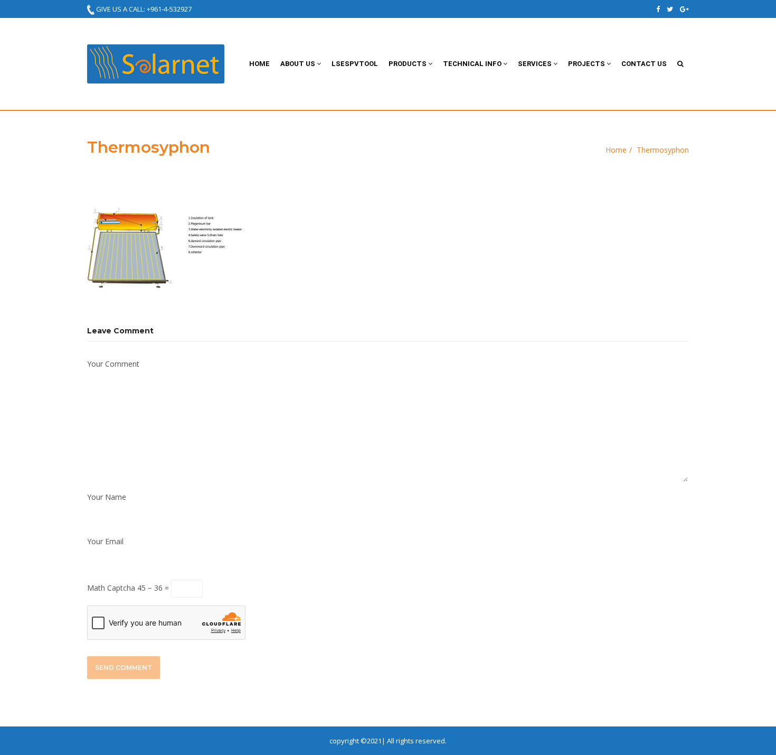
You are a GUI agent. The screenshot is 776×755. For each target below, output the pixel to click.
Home (259, 64)
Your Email (105, 541)
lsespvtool (355, 64)
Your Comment (113, 364)
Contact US (644, 64)
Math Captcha (111, 588)
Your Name (106, 497)
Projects (587, 64)
